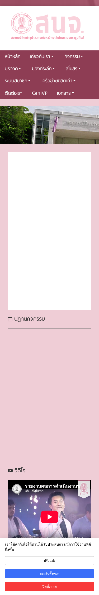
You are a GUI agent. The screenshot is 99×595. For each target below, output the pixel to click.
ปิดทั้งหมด (50, 586)
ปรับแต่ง (49, 561)
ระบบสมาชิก (16, 81)
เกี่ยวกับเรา (40, 57)
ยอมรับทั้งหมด (49, 573)
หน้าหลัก (12, 57)
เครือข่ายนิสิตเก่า (56, 81)
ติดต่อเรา (13, 93)
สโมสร (71, 69)
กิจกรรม (72, 57)
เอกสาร (64, 93)
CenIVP (40, 93)
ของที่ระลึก (41, 69)
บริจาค (11, 69)
